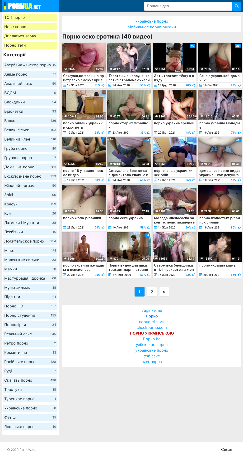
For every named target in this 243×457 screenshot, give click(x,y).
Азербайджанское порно (30, 65)
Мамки (30, 269)
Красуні (30, 204)
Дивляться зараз (20, 36)
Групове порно (30, 157)
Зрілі (30, 194)
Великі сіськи (30, 129)
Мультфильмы (30, 287)
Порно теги (15, 45)
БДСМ (30, 92)
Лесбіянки (30, 231)
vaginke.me (152, 310)
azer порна (152, 361)
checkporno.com (152, 327)
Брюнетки (30, 111)
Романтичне (30, 352)
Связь (226, 449)
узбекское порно (152, 344)
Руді (30, 371)
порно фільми (152, 321)
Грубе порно (30, 148)
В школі (30, 120)
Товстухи (30, 389)
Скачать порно (30, 380)
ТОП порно (14, 17)
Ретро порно (30, 343)
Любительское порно (30, 241)
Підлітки (30, 296)
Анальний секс (30, 83)
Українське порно (30, 408)
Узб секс (152, 356)
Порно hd (152, 338)
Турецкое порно (30, 398)
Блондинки (30, 102)
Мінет (30, 250)
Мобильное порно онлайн (152, 26)
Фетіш (30, 417)
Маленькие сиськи (30, 259)
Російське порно (30, 361)
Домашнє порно (30, 167)
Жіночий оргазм (30, 185)
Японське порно (30, 426)
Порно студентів (30, 315)
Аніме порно (30, 74)
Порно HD (30, 306)
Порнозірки (30, 324)
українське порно (151, 350)
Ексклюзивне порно (30, 176)
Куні (30, 213)
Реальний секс (30, 333)
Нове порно (15, 26)
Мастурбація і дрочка (30, 278)
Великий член (30, 139)
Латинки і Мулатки (30, 222)
